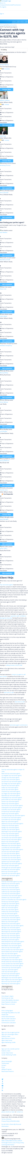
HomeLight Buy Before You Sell (11, 1012)
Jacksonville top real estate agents (11, 799)
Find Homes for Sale (7, 998)
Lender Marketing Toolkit (9, 1055)
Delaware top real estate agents (11, 897)
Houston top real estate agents (11, 779)
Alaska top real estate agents (10, 885)
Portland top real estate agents (11, 811)
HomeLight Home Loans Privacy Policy (13, 1143)
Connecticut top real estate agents (12, 895)
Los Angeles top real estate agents (12, 775)
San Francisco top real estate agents (12, 805)
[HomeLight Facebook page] (2, 1082)
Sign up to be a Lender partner (11, 1049)
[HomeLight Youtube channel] (2, 1086)
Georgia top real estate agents (10, 903)
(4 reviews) (6, 69)
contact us (20, 1112)
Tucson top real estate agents (10, 835)
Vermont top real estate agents (11, 973)
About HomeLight (7, 1061)
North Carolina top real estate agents (12, 949)
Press (14, 5)
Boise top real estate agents (10, 871)
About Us (2, 3)
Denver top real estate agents (10, 801)
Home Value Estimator (8, 1016)
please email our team (8, 1112)
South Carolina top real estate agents (12, 963)
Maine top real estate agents (10, 921)
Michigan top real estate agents (11, 927)
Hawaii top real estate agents (10, 905)
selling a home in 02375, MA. (14, 665)
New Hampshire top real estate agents (13, 941)
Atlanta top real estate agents (10, 803)
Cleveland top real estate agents (11, 855)
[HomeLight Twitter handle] (2, 1079)
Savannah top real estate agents (11, 873)
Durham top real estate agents (11, 875)
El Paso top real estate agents (10, 833)
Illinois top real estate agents (10, 909)
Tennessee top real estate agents (11, 967)
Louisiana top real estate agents (11, 919)
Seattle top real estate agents (10, 813)
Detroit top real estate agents (10, 865)
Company (3, 5)
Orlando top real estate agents (11, 829)
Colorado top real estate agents (11, 893)
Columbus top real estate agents (11, 809)
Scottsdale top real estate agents (11, 819)
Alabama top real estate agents (11, 883)
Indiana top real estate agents (10, 911)
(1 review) (6, 104)
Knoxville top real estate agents (11, 869)
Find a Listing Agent (7, 1010)
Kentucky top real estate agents (11, 917)
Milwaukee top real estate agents (11, 845)
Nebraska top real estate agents (11, 937)
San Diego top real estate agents (11, 783)
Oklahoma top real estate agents (11, 955)
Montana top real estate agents (11, 935)
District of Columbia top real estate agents (14, 899)
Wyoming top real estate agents (11, 983)
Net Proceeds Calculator (9, 1019)
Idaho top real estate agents (10, 907)
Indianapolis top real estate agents (12, 807)
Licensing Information (8, 1145)
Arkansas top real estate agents (11, 889)
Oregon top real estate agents (10, 957)
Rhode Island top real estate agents (12, 961)
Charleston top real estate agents (11, 859)
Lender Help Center (7, 1053)
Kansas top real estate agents (10, 915)
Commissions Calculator (9, 1022)
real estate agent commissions (19, 725)
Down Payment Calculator (9, 1002)
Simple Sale (5, 1014)
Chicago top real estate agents (10, 777)
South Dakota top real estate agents (12, 965)
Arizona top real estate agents (10, 887)
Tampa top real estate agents (10, 825)
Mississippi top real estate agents (11, 931)
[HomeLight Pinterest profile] (2, 1088)
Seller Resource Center (8, 1020)
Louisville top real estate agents (11, 847)
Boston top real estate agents (10, 841)
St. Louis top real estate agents (11, 853)
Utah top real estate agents (10, 971)
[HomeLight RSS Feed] (2, 1090)
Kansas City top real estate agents (11, 839)
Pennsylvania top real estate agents (12, 959)
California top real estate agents (11, 891)
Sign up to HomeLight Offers (10, 1034)
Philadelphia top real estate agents (12, 797)
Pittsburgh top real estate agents (11, 867)
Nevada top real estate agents (10, 939)
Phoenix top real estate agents (10, 785)
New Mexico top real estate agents (12, 945)
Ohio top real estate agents (10, 953)
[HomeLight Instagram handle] (2, 1084)
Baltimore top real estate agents (11, 843)
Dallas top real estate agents (10, 787)
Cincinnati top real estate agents (11, 857)
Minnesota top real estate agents (11, 929)
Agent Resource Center (8, 1038)
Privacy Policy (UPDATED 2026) (10, 1121)
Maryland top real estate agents (11, 923)
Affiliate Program (7, 1069)
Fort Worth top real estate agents (11, 817)
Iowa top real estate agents (9, 913)
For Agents (3, 7)
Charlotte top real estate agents (11, 791)
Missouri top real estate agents (11, 933)
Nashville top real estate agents (11, 795)
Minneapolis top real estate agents (12, 863)
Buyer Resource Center (8, 1004)
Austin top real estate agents (10, 789)
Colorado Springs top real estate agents (13, 815)
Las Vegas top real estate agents (11, 793)
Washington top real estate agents (12, 831)
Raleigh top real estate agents (10, 827)
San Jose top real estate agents (11, 851)
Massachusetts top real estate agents (12, 925)
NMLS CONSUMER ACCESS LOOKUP (12, 1141)
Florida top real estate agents (10, 901)
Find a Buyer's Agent (7, 996)
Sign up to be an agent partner (11, 1032)
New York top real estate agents (11, 773)
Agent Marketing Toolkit (8, 1042)
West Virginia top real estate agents (12, 979)
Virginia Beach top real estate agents (12, 849)
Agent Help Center (7, 1040)
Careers (18, 5)
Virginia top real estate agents (10, 975)
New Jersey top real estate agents (11, 943)
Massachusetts (11, 25)
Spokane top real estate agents (11, 861)
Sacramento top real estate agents (12, 837)
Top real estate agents (6, 585)
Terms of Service (6, 1119)
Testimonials (9, 5)
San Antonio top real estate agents (12, 781)
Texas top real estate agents (10, 969)
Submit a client (6, 1036)
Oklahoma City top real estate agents (12, 823)
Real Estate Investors (8, 1071)
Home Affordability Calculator (10, 1000)
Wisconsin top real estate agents (11, 981)
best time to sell (8, 692)
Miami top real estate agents (10, 821)
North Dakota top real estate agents (12, 951)
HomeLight (3, 25)
